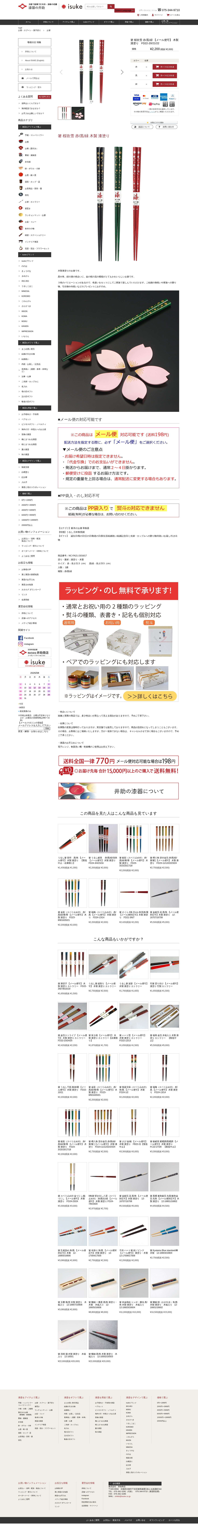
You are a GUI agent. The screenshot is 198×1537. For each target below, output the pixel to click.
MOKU (24, 321)
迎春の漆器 (26, 434)
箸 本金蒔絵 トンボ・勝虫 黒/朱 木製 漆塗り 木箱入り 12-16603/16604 (133, 1305)
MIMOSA (25, 291)
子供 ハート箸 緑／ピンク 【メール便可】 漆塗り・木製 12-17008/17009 (134, 1253)
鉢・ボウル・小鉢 (32, 168)
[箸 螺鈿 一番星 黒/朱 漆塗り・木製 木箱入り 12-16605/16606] (103, 1297)
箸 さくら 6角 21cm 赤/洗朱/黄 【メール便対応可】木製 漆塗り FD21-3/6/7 (133, 915)
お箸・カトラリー (32, 202)
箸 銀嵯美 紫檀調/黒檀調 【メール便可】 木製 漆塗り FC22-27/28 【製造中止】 (164, 1144)
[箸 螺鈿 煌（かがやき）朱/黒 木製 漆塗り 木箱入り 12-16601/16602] (164, 1297)
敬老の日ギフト (28, 401)
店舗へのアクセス (29, 618)
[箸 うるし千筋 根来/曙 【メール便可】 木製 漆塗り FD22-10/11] (72, 1082)
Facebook (85, 1499)
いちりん (25, 336)
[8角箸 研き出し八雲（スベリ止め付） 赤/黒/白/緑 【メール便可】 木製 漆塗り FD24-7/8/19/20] (103, 1191)
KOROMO (26, 296)
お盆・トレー (30, 222)
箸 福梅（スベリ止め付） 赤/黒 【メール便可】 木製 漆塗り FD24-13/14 (102, 915)
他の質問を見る (44, 97)
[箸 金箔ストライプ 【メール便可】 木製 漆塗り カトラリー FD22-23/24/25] (72, 1030)
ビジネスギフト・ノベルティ (34, 424)
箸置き (28, 208)
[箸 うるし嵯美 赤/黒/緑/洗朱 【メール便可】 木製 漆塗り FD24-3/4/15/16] (103, 852)
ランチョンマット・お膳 (35, 215)
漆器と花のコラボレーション (34, 487)
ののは (24, 266)
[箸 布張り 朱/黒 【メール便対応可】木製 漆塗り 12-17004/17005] (103, 1245)
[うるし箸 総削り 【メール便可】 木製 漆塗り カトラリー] (103, 978)
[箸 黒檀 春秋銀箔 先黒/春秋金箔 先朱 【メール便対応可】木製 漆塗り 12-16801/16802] (164, 1191)
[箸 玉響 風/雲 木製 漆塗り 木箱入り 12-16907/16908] (72, 1297)
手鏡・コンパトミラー (34, 135)
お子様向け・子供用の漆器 (104, 1403)
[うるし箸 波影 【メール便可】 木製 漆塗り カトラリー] (133, 978)
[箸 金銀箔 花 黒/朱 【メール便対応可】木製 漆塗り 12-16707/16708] (164, 907)
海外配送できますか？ (31, 108)
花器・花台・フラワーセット (37, 248)
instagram (85, 1495)
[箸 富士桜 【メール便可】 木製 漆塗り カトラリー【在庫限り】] (103, 1030)
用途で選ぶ (129, 22)
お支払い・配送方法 (111, 1520)
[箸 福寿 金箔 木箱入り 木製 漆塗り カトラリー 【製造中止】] (164, 1030)
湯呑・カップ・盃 (32, 182)
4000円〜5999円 (29, 510)
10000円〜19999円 (30, 520)
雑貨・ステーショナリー (35, 235)
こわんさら (26, 301)
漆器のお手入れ (28, 579)
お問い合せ (140, 1520)
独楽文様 (25, 467)
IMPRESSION (27, 331)
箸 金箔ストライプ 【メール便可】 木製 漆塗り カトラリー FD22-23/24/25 (73, 1038)
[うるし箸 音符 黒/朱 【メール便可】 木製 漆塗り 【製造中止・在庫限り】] (72, 852)
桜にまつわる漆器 (29, 444)
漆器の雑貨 (39, 1421)
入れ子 (24, 482)
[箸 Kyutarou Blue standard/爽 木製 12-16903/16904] (164, 1245)
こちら (152, 112)
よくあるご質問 (28, 556)
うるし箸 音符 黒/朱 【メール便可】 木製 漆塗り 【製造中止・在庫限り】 (72, 860)
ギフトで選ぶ (109, 22)
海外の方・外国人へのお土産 (34, 429)
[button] (61, 72)
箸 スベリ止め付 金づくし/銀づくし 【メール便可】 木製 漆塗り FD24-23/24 (71, 1198)
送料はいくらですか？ (31, 103)
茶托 (27, 195)
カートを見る (175, 15)
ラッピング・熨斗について (33, 546)
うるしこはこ (27, 286)
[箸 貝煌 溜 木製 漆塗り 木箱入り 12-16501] (72, 1349)
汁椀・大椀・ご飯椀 (25, 1409)
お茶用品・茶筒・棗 (33, 188)
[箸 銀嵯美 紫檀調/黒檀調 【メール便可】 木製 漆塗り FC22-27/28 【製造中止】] (164, 1136)
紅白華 (24, 477)
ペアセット (26, 419)
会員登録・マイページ (90, 1506)
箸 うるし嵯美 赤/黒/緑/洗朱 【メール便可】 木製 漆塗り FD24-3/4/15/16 (104, 860)
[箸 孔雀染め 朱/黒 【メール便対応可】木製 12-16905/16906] (72, 1245)
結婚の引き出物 (28, 354)
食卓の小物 (29, 228)
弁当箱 (28, 162)
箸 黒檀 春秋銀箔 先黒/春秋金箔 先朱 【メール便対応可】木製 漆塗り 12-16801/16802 (164, 1198)
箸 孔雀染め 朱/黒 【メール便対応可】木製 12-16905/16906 (72, 1253)
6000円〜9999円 (29, 515)
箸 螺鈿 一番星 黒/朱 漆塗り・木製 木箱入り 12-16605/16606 (103, 1305)
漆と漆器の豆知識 (61, 1492)
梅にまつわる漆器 (29, 439)
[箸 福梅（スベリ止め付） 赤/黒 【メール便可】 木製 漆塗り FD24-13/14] (103, 907)
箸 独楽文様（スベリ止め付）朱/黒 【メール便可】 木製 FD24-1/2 (133, 1089)
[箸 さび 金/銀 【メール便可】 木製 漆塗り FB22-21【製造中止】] (133, 1136)
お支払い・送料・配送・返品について (32, 1488)
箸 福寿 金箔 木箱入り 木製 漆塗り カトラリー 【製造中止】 (164, 1038)
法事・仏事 (26, 376)
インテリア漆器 (31, 242)
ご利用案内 (144, 15)
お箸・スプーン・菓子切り (29, 30)
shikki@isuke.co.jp (123, 1496)
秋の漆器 (25, 454)
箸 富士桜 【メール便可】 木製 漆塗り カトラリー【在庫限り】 (103, 1038)
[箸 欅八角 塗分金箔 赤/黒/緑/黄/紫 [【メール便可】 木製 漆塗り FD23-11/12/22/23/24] (164, 852)
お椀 (27, 142)
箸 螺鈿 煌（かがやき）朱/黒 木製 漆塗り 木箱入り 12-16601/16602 (164, 1305)
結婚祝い (25, 359)
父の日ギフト (27, 396)
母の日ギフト (27, 391)
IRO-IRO (25, 281)
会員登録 (25, 600)
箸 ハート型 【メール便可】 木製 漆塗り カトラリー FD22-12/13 (132, 1038)
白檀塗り (25, 472)
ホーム (28, 22)
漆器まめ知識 (27, 584)
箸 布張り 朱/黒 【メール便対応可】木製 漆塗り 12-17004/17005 (103, 1253)
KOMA (24, 316)
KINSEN (25, 326)
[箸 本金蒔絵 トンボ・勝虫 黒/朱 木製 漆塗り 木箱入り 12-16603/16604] (133, 1297)
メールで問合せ (32, 78)
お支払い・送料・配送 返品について (31, 540)
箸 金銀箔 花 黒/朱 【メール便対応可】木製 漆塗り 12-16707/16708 (164, 915)
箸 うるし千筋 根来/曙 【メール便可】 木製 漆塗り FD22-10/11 (72, 1089)
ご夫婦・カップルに (30, 381)
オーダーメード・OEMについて (35, 551)
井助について (48, 22)
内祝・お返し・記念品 (31, 364)
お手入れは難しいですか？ (33, 113)
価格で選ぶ (149, 22)
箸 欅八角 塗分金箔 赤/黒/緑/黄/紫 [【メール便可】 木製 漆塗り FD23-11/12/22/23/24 (164, 860)
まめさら (25, 276)
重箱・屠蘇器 (30, 155)
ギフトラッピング (156, 1520)
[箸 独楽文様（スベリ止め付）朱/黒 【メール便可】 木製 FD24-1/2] (133, 1082)
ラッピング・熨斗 (33, 87)
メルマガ (128, 1520)
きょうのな (26, 271)
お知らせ (29, 69)
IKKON (24, 311)
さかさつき (26, 306)
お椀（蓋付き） (31, 148)
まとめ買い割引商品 (71, 1403)
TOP (20, 28)
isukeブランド (88, 22)
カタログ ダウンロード (31, 589)
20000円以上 (27, 525)
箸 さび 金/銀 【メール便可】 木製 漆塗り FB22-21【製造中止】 (133, 1144)
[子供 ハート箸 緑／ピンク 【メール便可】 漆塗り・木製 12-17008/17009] (133, 1245)
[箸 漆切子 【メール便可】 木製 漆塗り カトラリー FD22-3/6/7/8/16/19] (72, 978)
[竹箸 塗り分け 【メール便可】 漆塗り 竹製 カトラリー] (164, 978)
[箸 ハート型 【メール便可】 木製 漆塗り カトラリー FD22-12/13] (133, 1030)
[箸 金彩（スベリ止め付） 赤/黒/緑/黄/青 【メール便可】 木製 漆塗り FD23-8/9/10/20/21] (72, 907)
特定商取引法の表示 (89, 1502)
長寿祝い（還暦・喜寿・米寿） (75, 1417)
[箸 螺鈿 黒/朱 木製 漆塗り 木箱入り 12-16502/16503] (103, 1349)
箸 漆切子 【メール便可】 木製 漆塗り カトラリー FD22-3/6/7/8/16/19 (72, 986)
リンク (24, 594)
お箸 (49, 30)
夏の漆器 (25, 449)
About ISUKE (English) (34, 60)
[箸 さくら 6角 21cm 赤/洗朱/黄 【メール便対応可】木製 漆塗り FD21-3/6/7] (133, 907)
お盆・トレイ (39, 1414)
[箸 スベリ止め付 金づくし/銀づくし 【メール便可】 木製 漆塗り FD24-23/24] (72, 1191)
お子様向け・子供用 (30, 414)
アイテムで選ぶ (68, 22)
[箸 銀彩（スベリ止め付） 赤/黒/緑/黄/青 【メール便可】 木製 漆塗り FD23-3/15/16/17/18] (133, 852)
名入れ (24, 386)
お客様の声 (26, 569)
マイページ (158, 15)
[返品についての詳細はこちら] (142, 128)
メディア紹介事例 (29, 623)
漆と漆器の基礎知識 (30, 574)
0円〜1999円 (27, 500)
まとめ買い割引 (28, 349)
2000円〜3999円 (29, 505)
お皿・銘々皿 (30, 175)
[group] (91, 72)
